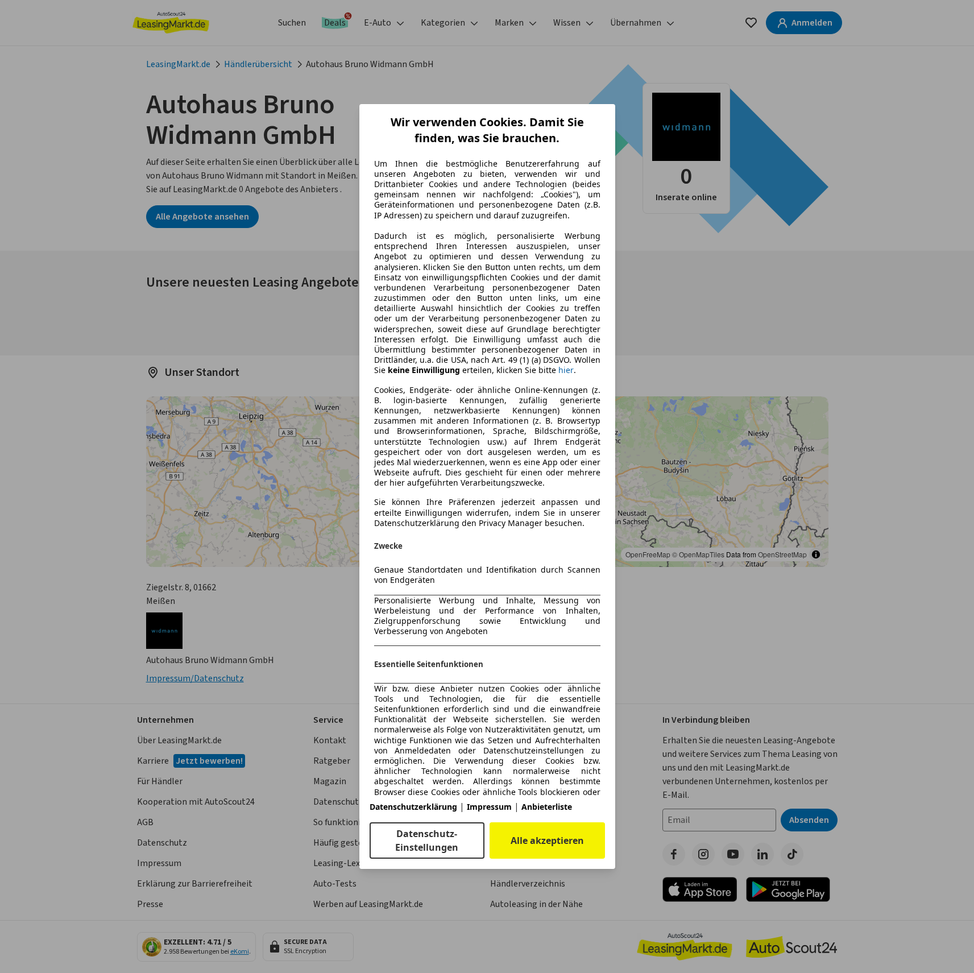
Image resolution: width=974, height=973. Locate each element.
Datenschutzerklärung (413, 806)
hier (566, 370)
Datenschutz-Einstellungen (426, 840)
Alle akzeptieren (547, 840)
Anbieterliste (546, 806)
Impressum (489, 806)
